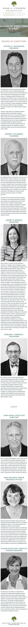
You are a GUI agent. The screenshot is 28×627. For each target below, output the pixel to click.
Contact (19, 14)
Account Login (8, 14)
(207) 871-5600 (6, 623)
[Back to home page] (14, 4)
